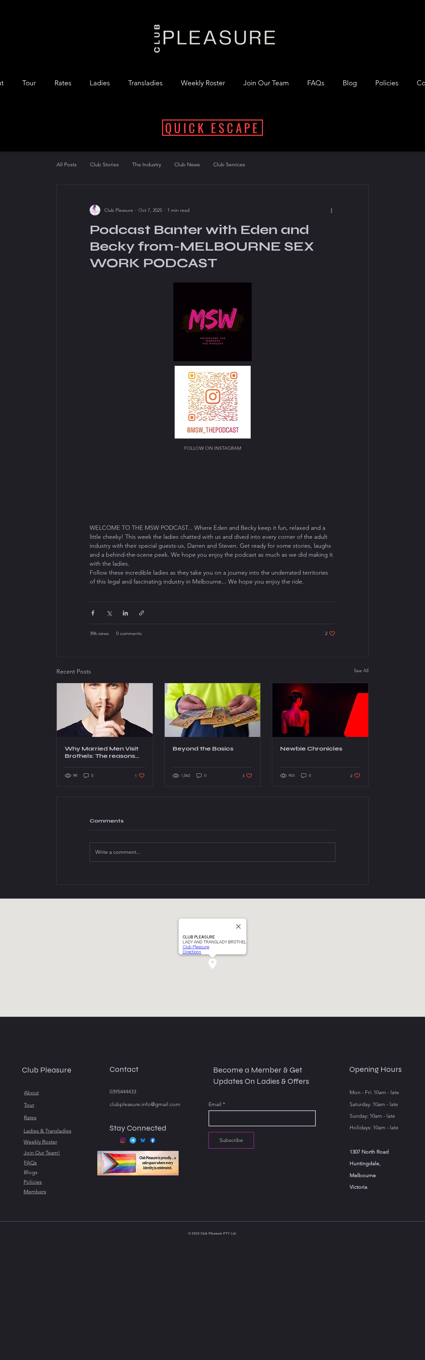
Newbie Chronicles (311, 748)
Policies (33, 1182)
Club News (187, 164)
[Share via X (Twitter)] (109, 613)
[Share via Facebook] (93, 613)
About (31, 1092)
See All (361, 671)
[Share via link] (141, 613)
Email (215, 1104)
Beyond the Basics (203, 748)
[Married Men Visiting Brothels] (105, 710)
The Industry (146, 164)
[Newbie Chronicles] (320, 710)
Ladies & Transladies (47, 1131)
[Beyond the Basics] (213, 710)
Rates (30, 1117)
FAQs (30, 1163)
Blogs (31, 1172)
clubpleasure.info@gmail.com (145, 1104)
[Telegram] (132, 1140)
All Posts (66, 164)
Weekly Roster (40, 1142)
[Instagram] (123, 1140)
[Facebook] (152, 1140)
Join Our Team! (42, 1153)
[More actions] (331, 210)
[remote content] (212, 489)
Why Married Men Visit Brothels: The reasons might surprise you (101, 752)
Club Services (229, 164)
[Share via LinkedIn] (125, 613)
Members (35, 1191)
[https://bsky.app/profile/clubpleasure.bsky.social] (142, 1140)
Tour (29, 1105)
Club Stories (104, 164)
